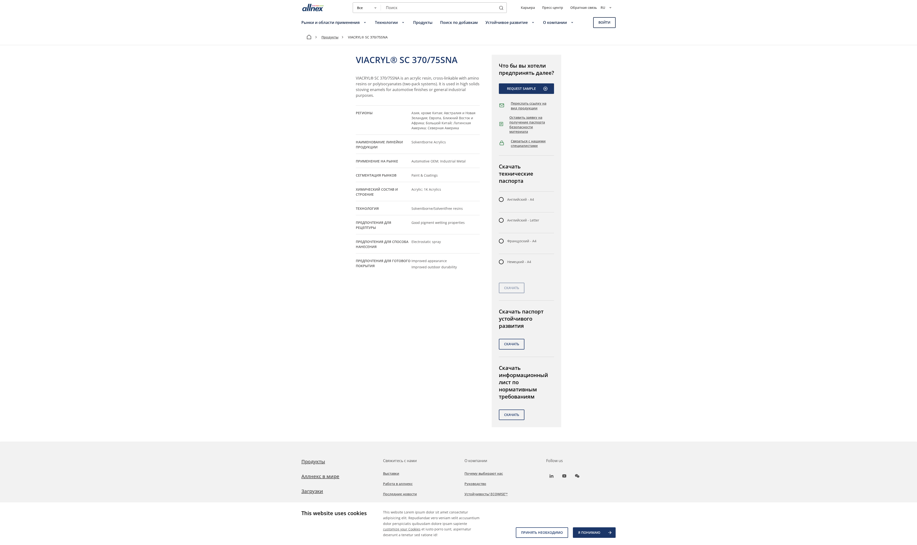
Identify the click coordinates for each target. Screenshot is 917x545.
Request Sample (521, 88)
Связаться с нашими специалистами (528, 143)
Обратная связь (583, 7)
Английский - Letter (523, 220)
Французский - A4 (521, 241)
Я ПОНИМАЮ (589, 532)
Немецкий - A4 (519, 261)
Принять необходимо (542, 532)
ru (603, 7)
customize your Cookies (402, 529)
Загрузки (312, 491)
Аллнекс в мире (320, 476)
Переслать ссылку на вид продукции (528, 105)
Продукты (329, 37)
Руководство (475, 483)
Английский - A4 (520, 199)
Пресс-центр (552, 7)
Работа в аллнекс (398, 483)
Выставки (391, 473)
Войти (604, 22)
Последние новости (400, 494)
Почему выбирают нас (483, 473)
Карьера (528, 7)
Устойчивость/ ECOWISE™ (486, 494)
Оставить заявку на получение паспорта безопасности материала (527, 124)
